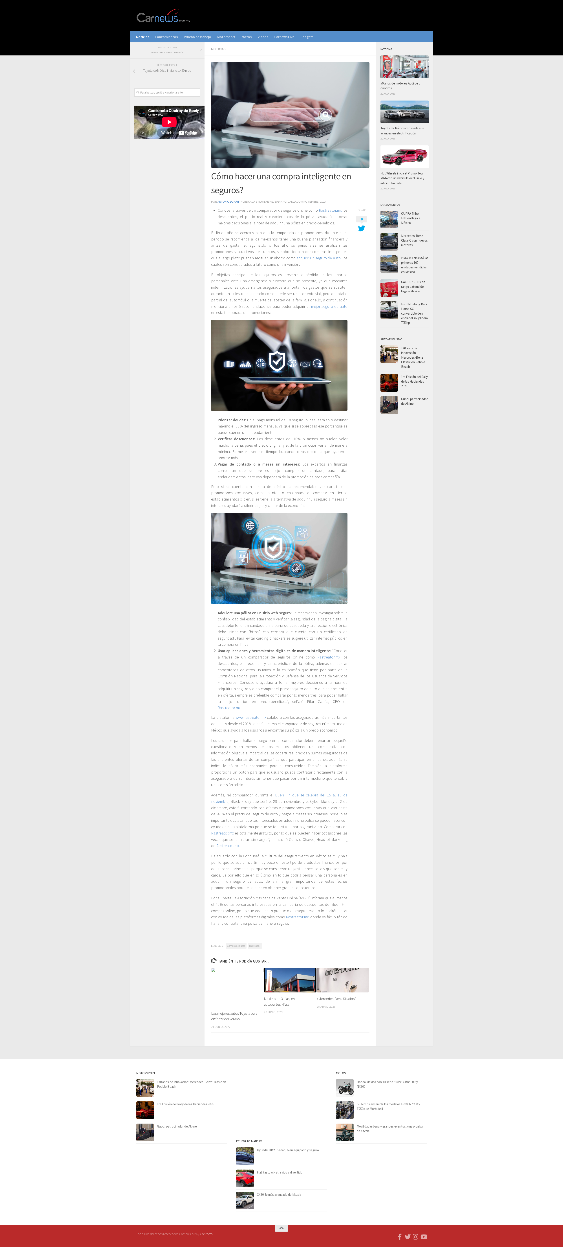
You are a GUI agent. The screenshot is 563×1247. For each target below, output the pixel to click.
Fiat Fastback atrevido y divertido (279, 1172)
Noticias (142, 37)
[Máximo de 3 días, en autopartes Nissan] (290, 980)
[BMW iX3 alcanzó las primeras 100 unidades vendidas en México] (389, 264)
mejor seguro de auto (329, 306)
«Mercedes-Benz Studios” (336, 998)
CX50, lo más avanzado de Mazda (279, 1194)
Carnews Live (284, 37)
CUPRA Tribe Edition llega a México (410, 218)
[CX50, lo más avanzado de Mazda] (245, 1200)
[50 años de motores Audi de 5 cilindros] (404, 66)
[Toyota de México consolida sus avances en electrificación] (404, 112)
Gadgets (306, 37)
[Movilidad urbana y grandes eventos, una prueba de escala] (345, 1132)
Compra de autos (236, 945)
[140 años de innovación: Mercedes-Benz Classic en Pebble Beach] (389, 354)
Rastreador (254, 945)
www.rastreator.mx (251, 717)
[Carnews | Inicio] (163, 15)
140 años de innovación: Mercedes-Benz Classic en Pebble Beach (413, 357)
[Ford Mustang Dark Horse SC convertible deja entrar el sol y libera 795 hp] (389, 310)
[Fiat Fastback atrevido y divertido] (245, 1178)
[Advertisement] (167, 215)
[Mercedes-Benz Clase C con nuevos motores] (389, 242)
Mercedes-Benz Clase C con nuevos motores (414, 240)
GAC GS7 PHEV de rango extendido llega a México (413, 286)
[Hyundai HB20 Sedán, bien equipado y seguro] (245, 1156)
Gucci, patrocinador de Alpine (177, 1126)
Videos (263, 37)
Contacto (206, 1234)
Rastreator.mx (330, 210)
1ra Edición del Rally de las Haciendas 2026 (414, 381)
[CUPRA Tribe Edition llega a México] (389, 219)
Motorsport (226, 37)
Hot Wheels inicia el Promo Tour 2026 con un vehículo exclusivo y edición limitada (402, 178)
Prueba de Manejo (197, 37)
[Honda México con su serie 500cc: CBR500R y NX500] (345, 1088)
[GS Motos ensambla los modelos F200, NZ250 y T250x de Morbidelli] (345, 1110)
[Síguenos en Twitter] (408, 1237)
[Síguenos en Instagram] (416, 1237)
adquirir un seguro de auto (318, 257)
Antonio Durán (228, 202)
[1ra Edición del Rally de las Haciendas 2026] (389, 383)
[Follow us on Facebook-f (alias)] (400, 1237)
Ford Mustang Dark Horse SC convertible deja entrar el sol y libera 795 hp (414, 313)
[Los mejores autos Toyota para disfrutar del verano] (237, 987)
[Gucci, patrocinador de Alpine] (389, 405)
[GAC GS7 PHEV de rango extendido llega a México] (389, 288)
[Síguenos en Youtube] (423, 1237)
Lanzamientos (166, 37)
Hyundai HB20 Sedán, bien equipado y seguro (288, 1150)
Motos (247, 37)
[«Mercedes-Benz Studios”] (343, 980)
